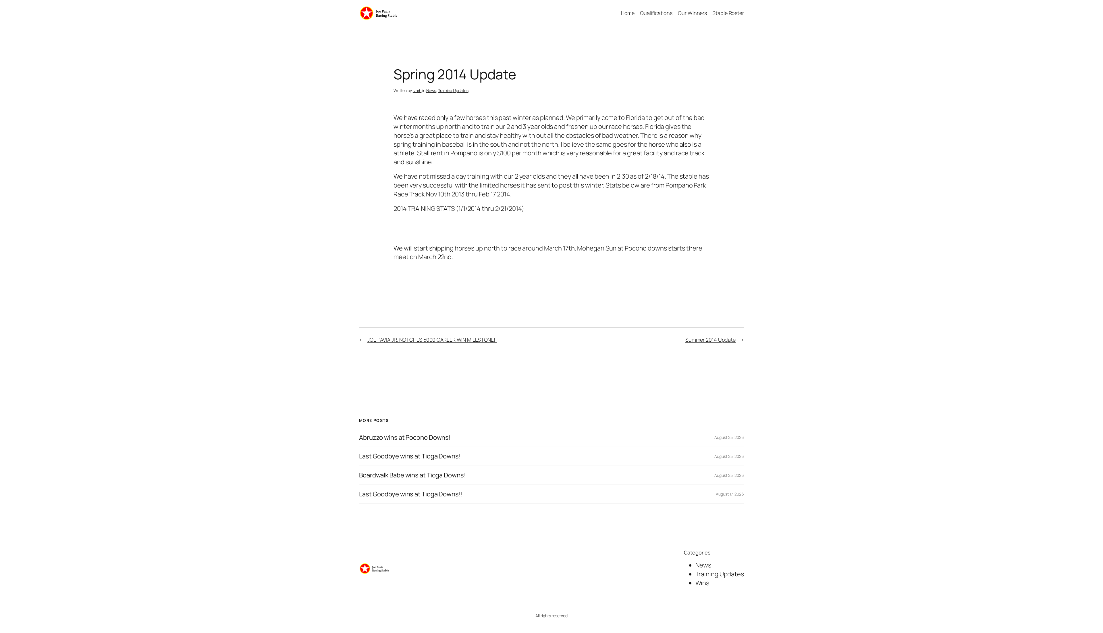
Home (628, 12)
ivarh (417, 90)
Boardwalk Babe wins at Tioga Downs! (412, 475)
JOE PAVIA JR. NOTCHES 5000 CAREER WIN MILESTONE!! (432, 339)
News (431, 90)
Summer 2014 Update (710, 339)
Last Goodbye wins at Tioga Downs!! (411, 494)
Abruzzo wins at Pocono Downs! (405, 437)
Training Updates (453, 90)
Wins (702, 583)
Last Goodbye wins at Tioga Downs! (410, 456)
